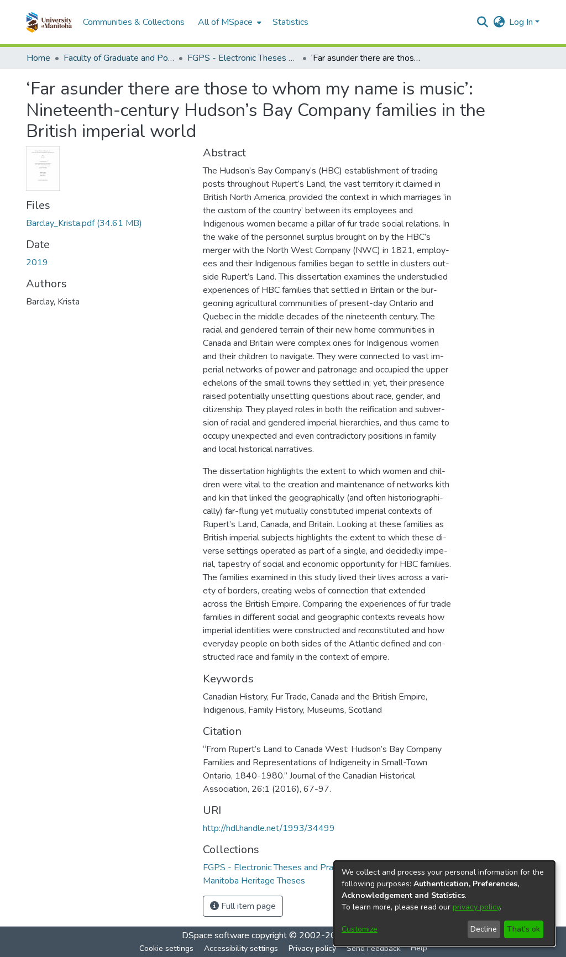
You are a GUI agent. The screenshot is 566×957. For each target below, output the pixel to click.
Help (419, 948)
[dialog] (444, 903)
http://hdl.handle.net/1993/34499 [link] (269, 828)
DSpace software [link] (215, 935)
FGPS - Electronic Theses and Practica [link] (242, 58)
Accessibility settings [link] (241, 948)
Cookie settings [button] (166, 948)
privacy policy (476, 907)
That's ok (523, 929)
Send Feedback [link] (374, 948)
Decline (483, 929)
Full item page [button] (247, 906)
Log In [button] (522, 22)
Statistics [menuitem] (290, 22)
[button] (49, 22)
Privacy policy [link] (312, 948)
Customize (360, 929)
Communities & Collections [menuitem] (134, 22)
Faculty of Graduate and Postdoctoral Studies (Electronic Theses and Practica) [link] (119, 58)
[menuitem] (228, 22)
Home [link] (38, 58)
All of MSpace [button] (225, 22)
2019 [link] (37, 262)
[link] (84, 223)
